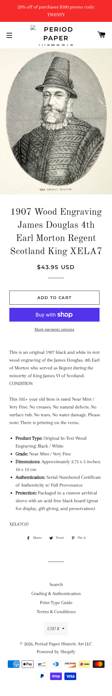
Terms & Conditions (56, 611)
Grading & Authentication (56, 593)
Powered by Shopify (56, 651)
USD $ (53, 628)
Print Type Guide (56, 602)
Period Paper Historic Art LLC (63, 644)
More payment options (54, 329)
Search (56, 584)
